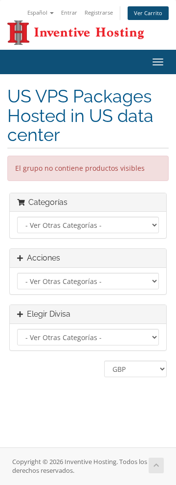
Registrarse (99, 12)
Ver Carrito (148, 13)
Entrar (69, 12)
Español (38, 12)
